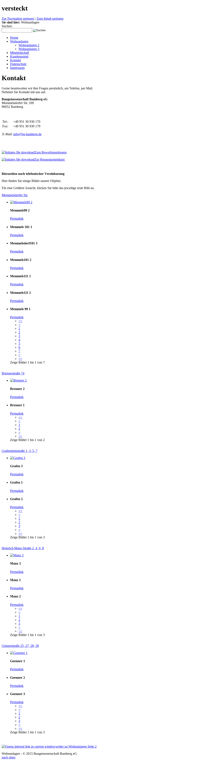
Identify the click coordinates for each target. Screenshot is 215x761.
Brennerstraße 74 (13, 373)
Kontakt (15, 60)
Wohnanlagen (19, 41)
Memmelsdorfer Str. (15, 195)
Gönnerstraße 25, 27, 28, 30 (20, 645)
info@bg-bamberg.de (27, 134)
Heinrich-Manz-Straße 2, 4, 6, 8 (23, 548)
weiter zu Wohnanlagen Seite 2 (76, 746)
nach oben (8, 757)
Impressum (17, 68)
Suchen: (7, 26)
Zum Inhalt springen (50, 18)
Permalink (17, 218)
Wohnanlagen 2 (28, 45)
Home (14, 37)
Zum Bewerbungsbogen (50, 152)
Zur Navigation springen (18, 18)
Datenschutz (18, 64)
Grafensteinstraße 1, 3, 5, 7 (19, 451)
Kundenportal (19, 56)
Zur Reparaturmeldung (49, 159)
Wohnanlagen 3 (28, 49)
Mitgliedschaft (19, 52)
